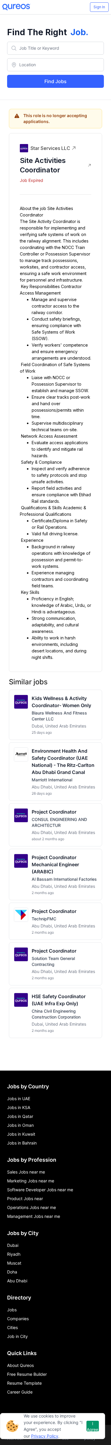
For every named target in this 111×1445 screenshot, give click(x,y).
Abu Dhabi (17, 1280)
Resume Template (24, 1383)
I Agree (92, 1426)
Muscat (14, 1262)
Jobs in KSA (18, 1107)
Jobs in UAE (18, 1098)
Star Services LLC (50, 148)
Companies (18, 1318)
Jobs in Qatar (20, 1116)
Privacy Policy (44, 1435)
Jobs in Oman (20, 1125)
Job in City (17, 1336)
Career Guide (20, 1391)
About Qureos (20, 1365)
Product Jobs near (25, 1198)
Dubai (12, 1245)
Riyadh (13, 1254)
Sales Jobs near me (26, 1171)
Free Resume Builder (27, 1374)
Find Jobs (55, 81)
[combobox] (55, 48)
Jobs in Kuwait (21, 1134)
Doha (12, 1271)
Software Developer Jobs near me (40, 1189)
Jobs (12, 1309)
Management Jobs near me (33, 1216)
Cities (12, 1327)
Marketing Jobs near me (30, 1180)
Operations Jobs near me (31, 1207)
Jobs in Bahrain (22, 1142)
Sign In (99, 7)
